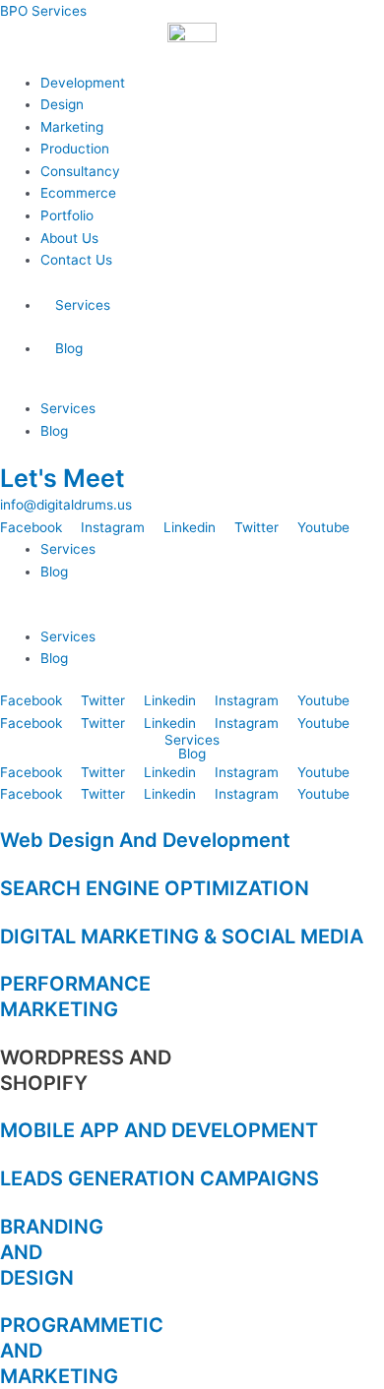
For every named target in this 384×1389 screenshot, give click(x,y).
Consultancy (80, 171)
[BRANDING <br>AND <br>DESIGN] (5, 1202)
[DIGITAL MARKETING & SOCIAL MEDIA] (5, 912)
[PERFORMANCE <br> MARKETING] (5, 960)
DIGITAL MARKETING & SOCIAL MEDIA (181, 936)
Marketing (71, 127)
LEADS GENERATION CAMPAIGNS (159, 1178)
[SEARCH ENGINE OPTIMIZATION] (5, 864)
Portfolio (67, 215)
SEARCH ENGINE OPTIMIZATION (154, 888)
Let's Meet (62, 478)
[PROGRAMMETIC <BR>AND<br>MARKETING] (5, 1301)
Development (82, 83)
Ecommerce (78, 193)
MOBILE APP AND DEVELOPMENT (159, 1130)
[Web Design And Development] (5, 816)
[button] (192, 614)
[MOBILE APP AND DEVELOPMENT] (5, 1107)
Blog (69, 348)
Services (82, 305)
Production (74, 148)
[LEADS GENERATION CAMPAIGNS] (5, 1154)
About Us (69, 238)
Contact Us (76, 260)
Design (62, 104)
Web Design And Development (145, 840)
